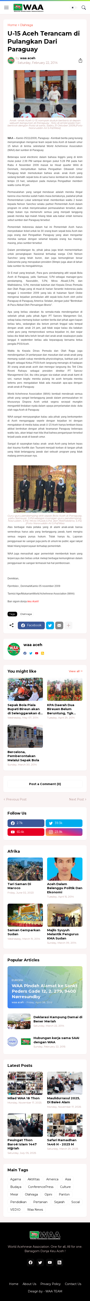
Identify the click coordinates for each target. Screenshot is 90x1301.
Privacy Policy (50, 1284)
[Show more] (68, 625)
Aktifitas (34, 1179)
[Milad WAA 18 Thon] (25, 1083)
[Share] (78, 60)
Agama (15, 1179)
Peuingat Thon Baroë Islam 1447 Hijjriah (22, 1144)
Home (12, 25)
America (52, 1179)
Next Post (76, 799)
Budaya (15, 1187)
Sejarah (59, 1202)
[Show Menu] (6, 7)
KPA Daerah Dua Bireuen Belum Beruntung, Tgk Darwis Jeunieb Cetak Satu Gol (60, 709)
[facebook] (24, 653)
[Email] (59, 625)
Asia (68, 1179)
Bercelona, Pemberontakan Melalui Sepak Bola (23, 756)
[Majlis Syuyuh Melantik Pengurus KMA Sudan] (64, 915)
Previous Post (16, 799)
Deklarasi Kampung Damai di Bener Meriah (57, 1019)
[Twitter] (50, 625)
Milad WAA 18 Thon (24, 1098)
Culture (65, 1187)
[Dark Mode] (73, 7)
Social (75, 1202)
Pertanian (40, 1202)
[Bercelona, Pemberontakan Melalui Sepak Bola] (25, 736)
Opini (48, 1194)
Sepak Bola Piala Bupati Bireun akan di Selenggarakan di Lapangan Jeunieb (24, 709)
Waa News (35, 1210)
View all (74, 671)
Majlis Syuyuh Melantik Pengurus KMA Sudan (63, 934)
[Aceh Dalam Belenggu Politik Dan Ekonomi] (64, 869)
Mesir (14, 1194)
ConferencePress (40, 1187)
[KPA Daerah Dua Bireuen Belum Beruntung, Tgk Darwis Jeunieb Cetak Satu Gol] (64, 689)
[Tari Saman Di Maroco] (25, 869)
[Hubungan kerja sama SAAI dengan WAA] (19, 1042)
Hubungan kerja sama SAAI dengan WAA (56, 1040)
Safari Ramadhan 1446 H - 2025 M (61, 1142)
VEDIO (15, 1210)
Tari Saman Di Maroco (19, 886)
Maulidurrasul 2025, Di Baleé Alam (63, 1100)
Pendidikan (18, 1202)
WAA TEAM (53, 1291)
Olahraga (26, 25)
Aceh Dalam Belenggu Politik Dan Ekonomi (64, 888)
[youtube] (36, 653)
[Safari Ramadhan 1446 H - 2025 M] (64, 1125)
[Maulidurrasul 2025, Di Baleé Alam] (64, 1083)
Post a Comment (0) (45, 784)
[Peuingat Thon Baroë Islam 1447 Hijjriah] (25, 1125)
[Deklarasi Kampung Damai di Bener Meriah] (19, 1021)
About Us (29, 1284)
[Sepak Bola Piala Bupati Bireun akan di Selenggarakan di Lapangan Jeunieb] (25, 689)
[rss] (42, 653)
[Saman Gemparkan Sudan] (25, 915)
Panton (64, 1194)
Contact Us (73, 1284)
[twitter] (30, 653)
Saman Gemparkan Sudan (24, 932)
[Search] (83, 7)
